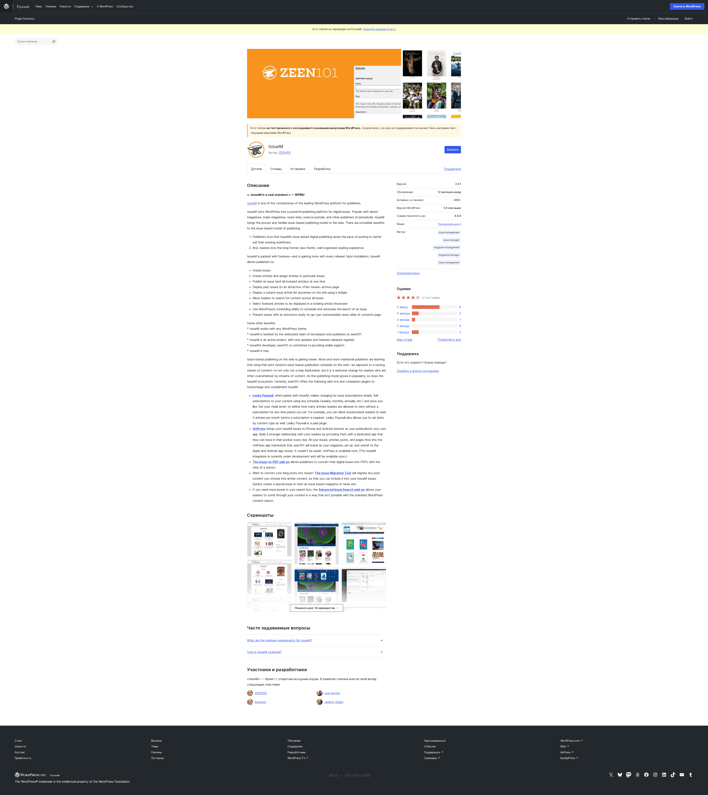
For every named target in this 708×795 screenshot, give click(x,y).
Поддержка (452, 169)
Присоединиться (434, 740)
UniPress (259, 429)
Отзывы (276, 169)
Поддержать (433, 752)
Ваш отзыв (404, 339)
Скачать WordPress (687, 6)
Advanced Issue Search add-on (342, 489)
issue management (449, 232)
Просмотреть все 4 (449, 224)
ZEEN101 (285, 152)
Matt (564, 746)
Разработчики (297, 752)
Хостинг (20, 752)
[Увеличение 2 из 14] (286, 564)
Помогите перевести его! (379, 29)
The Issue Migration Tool (333, 473)
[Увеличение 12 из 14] (381, 610)
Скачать (453, 149)
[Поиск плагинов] (54, 41)
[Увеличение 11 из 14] (381, 572)
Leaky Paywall (263, 395)
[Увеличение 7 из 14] (334, 572)
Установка (297, 169)
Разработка (322, 169)
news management (449, 262)
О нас (18, 740)
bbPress (567, 752)
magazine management (446, 247)
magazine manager (448, 255)
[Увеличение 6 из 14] (334, 527)
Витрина (156, 740)
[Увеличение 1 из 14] (286, 527)
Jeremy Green (333, 702)
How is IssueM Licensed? (264, 652)
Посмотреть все (449, 339)
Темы (154, 746)
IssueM (252, 203)
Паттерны (157, 758)
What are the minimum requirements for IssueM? (279, 640)
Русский (55, 775)
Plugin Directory (24, 18)
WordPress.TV (298, 758)
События (429, 746)
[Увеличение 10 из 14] (381, 527)
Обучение (294, 740)
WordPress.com (571, 740)
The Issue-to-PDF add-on (271, 462)
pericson (260, 702)
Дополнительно (408, 273)
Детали (256, 169)
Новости (20, 746)
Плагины (156, 752)
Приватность (23, 758)
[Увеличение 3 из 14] (286, 602)
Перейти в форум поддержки (418, 371)
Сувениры (432, 758)
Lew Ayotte (332, 693)
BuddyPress (569, 758)
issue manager (451, 240)
